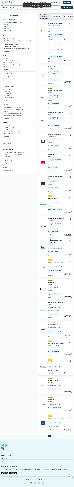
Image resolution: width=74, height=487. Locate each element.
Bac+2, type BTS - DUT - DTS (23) (13, 154)
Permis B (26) (7, 144)
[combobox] (14, 7)
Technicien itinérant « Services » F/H (56, 362)
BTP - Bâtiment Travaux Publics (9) (13, 109)
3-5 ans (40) (7, 89)
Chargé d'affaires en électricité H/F (56, 323)
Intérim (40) (7, 77)
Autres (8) (6, 111)
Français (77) (7, 170)
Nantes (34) (7, 59)
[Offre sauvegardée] (70, 24)
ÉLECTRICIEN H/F (53, 198)
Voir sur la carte (56, 16)
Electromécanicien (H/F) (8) (11, 46)
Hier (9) (6, 24)
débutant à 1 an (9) (9, 97)
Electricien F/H (52, 154)
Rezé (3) (6, 67)
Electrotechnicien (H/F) (55, 23)
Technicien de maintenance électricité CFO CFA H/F (56, 418)
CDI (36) (6, 79)
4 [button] (59, 436)
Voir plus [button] (6, 51)
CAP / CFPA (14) (8, 160)
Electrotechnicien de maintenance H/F (56, 67)
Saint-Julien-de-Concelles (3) (12, 65)
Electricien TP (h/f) (53, 399)
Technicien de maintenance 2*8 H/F (56, 262)
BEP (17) (6, 158)
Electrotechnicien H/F (55, 45)
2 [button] (52, 436)
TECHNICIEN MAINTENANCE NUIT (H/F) (56, 343)
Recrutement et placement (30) (12, 107)
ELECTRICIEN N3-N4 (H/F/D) (56, 134)
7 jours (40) (7, 28)
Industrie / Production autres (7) (12, 113)
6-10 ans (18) (7, 93)
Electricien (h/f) (53, 380)
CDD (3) (6, 81)
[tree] (56, 227)
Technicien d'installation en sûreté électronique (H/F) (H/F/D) (56, 176)
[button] (55, 2)
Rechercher (67, 7)
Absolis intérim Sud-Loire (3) (12, 134)
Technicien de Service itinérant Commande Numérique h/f (56, 303)
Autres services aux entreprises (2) (13, 115)
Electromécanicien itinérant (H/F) (56, 218)
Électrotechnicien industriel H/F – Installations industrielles (56, 90)
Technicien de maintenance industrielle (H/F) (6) (17, 48)
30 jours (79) (7, 30)
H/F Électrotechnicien (55, 240)
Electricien (51, 282)
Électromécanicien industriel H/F (56, 112)
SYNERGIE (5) (7, 129)
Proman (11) (7, 125)
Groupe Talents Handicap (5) (12, 132)
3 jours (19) (7, 26)
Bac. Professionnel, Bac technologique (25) (15, 152)
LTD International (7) (9, 127)
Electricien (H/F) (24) (9, 39)
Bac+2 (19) (7, 156)
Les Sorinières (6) (8, 61)
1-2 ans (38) (7, 91)
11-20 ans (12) (7, 95)
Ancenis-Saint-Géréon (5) (11, 63)
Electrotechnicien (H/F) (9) (11, 44)
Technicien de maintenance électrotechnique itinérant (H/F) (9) (18, 41)
